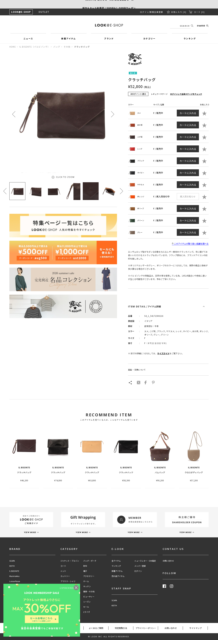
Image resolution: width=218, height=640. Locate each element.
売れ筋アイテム (118, 576)
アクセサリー (88, 576)
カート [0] (199, 12)
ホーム (86, 581)
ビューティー (88, 597)
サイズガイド (163, 353)
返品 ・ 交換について (137, 369)
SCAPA (12, 561)
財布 (85, 566)
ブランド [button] (109, 38)
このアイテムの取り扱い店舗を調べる (191, 243)
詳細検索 (201, 25)
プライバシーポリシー (146, 628)
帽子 (85, 571)
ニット (63, 571)
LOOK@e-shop (109, 25)
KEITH (12, 566)
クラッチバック (126, 472)
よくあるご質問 (96, 628)
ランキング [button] (190, 38)
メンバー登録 (140, 566)
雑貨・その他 (89, 591)
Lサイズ (86, 612)
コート (63, 566)
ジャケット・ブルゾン (69, 561)
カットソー (65, 576)
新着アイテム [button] (68, 38)
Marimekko (14, 576)
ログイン (144, 12)
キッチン (87, 586)
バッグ (56, 46)
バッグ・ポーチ (89, 561)
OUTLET (43, 11)
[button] (112, 114)
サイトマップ (195, 628)
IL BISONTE (14, 571)
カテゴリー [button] (149, 38)
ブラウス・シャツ (67, 581)
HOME (12, 46)
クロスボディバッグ (194, 472)
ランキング (116, 566)
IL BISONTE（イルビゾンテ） (34, 46)
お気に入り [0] (178, 12)
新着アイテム (117, 571)
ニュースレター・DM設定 (145, 561)
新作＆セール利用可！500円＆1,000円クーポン (109, 4)
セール (86, 607)
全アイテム (116, 561)
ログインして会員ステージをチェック (186, 94)
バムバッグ (160, 472)
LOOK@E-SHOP (21, 11)
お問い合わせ (168, 561)
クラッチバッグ (24, 472)
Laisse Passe (14, 581)
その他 (67, 46)
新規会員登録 (156, 12)
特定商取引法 (121, 628)
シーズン (87, 602)
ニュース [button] (28, 38)
